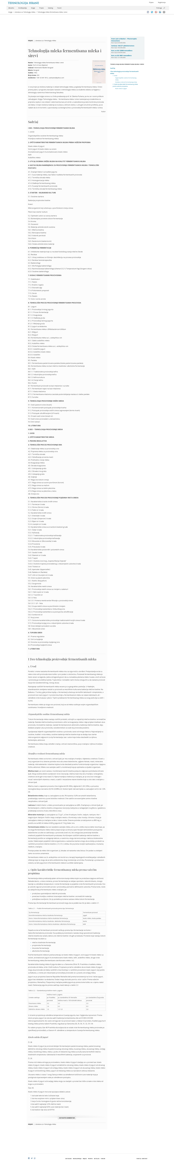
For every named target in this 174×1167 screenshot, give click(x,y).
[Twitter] (32, 1158)
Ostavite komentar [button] (67, 1118)
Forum (59, 8)
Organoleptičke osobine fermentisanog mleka (125, 79)
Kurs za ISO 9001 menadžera (121, 55)
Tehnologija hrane (23, 3)
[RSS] (34, 1158)
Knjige (33, 8)
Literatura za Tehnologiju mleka (24, 12)
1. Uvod (115, 75)
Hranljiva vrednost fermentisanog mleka (126, 82)
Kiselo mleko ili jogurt (121, 88)
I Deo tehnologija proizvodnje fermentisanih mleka (124, 72)
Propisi (41, 8)
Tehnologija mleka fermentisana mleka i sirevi (52, 12)
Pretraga (159, 8)
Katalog (50, 8)
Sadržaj (112, 68)
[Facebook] (29, 1158)
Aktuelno (11, 8)
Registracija (162, 2)
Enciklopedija (22, 8)
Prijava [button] (151, 2)
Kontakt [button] (144, 1158)
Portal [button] (139, 1158)
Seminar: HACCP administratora (122, 46)
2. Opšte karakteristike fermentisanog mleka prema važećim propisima (125, 85)
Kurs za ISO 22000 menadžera (121, 51)
